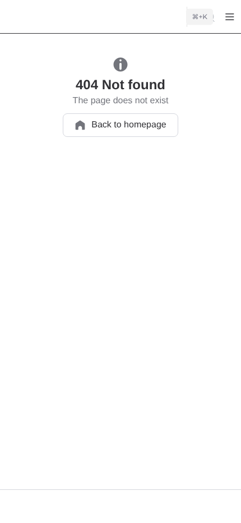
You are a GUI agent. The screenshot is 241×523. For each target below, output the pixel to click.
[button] (15, 506)
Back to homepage (128, 125)
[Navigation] (229, 16)
